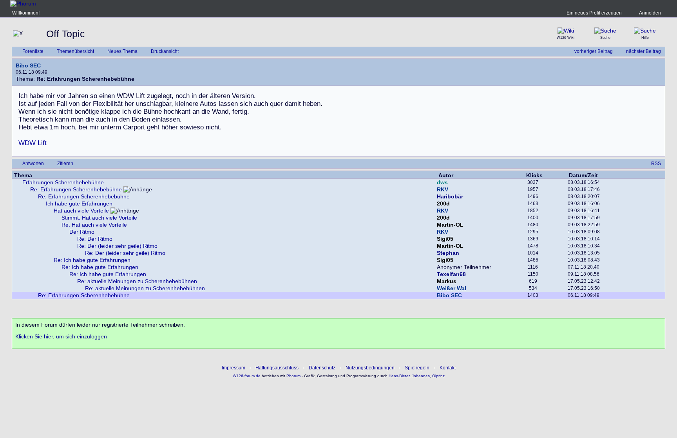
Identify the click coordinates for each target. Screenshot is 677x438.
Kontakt (448, 367)
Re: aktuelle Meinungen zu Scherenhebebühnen (137, 281)
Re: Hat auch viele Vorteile (94, 225)
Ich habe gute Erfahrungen (79, 203)
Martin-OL (450, 225)
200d (443, 203)
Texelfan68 (451, 274)
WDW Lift (32, 143)
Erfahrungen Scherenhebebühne (63, 182)
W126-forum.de (247, 376)
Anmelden (650, 13)
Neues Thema (122, 51)
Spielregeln (417, 367)
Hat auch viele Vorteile (81, 210)
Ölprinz (438, 376)
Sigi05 (445, 239)
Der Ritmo (81, 232)
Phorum (292, 376)
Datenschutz (322, 367)
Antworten (33, 163)
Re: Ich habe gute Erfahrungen (92, 260)
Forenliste (32, 51)
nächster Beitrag (643, 51)
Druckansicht (165, 51)
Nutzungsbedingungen (370, 367)
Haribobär (450, 196)
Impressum (233, 367)
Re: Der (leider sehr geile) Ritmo (117, 246)
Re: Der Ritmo (94, 239)
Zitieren (65, 163)
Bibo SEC (28, 65)
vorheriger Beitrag (593, 51)
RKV (442, 189)
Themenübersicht (75, 51)
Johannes (421, 376)
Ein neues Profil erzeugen (594, 13)
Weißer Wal (451, 288)
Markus (446, 281)
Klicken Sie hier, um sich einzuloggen (61, 336)
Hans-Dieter (399, 376)
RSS (656, 163)
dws (442, 182)
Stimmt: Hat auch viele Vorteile (99, 217)
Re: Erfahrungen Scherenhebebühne (76, 189)
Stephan (448, 253)
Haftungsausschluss (277, 367)
